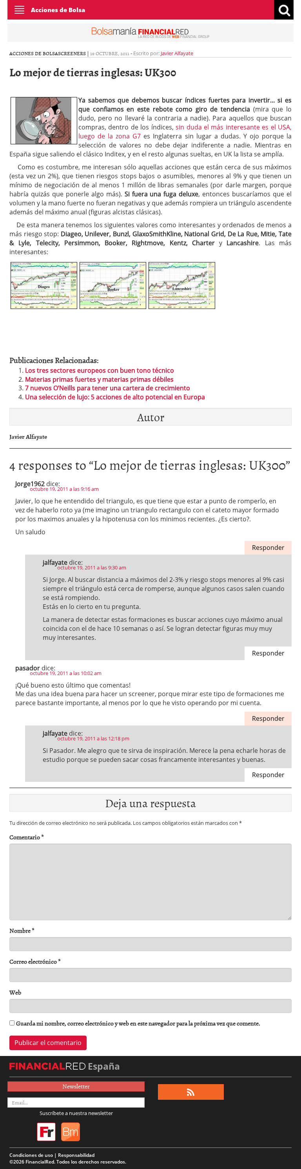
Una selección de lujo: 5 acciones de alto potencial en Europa (115, 397)
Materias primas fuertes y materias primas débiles (99, 379)
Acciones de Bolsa (58, 10)
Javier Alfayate (177, 53)
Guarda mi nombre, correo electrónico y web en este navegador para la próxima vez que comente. (138, 1023)
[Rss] (190, 1092)
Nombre (21, 930)
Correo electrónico (35, 961)
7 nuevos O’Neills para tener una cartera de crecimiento (107, 388)
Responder (268, 547)
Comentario (26, 837)
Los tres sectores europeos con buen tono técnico (99, 370)
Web (15, 992)
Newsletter (76, 1086)
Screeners (72, 53)
